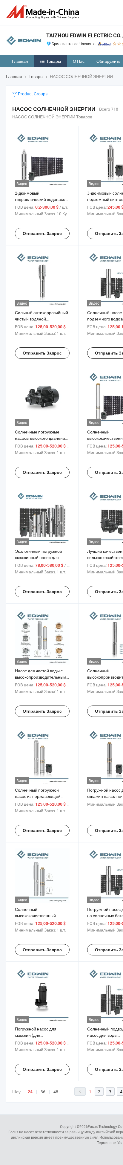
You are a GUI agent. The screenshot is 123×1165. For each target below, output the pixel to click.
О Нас (78, 61)
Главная (20, 61)
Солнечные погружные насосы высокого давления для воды (41, 438)
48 (55, 1091)
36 (43, 1091)
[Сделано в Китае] (43, 12)
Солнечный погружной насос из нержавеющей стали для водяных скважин (41, 796)
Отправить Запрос (42, 233)
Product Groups (32, 94)
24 (30, 1091)
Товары (53, 61)
